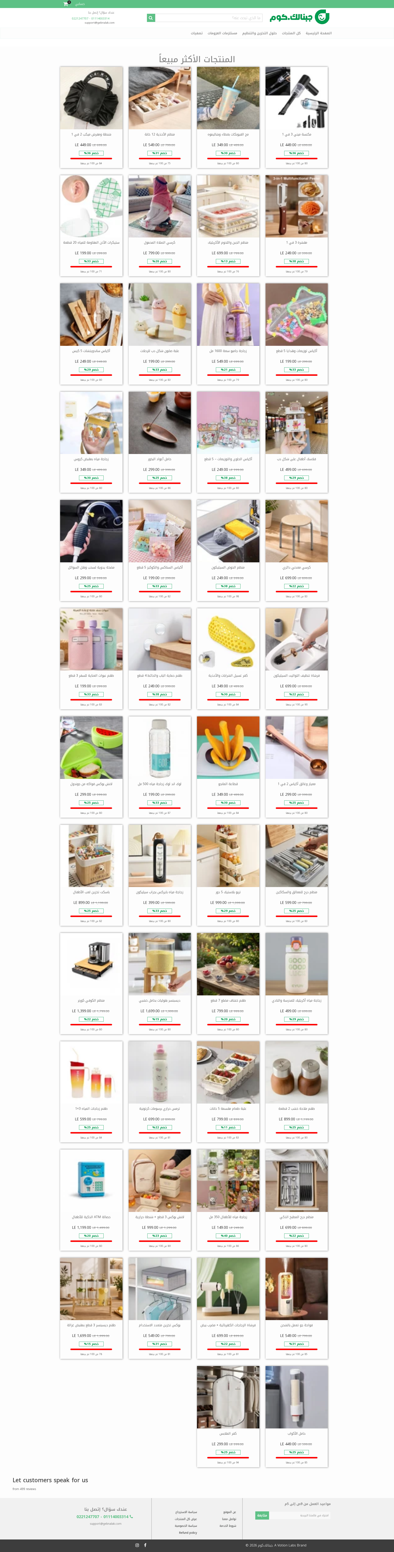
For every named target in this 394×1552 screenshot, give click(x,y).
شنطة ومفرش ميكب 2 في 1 (91, 134)
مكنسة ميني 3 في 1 (296, 134)
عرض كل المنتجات (186, 1519)
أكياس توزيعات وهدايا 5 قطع (296, 351)
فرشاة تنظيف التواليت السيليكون (297, 675)
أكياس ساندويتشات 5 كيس (91, 351)
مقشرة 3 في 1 (296, 242)
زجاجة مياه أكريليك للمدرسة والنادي (296, 1000)
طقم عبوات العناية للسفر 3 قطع (91, 675)
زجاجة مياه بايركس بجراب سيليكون (159, 892)
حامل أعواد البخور (159, 459)
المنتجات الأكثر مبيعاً (197, 59)
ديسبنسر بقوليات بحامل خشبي (159, 1000)
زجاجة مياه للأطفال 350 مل (228, 1217)
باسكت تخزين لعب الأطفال (91, 892)
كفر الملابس (228, 1433)
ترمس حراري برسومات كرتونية (159, 1108)
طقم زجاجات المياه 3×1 (91, 1108)
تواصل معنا (229, 1519)
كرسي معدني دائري (297, 567)
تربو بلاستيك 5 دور (228, 892)
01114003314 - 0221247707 (91, 18)
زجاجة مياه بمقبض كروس (91, 459)
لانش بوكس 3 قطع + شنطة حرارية (159, 1217)
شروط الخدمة (228, 1526)
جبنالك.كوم (265, 1545)
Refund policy (188, 1533)
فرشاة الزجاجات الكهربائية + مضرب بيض (228, 1325)
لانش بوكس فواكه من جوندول (91, 784)
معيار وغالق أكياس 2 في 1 (297, 784)
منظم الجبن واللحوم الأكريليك (228, 242)
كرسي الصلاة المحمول (159, 242)
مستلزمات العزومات (222, 33)
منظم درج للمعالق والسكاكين (296, 892)
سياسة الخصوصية (186, 1526)
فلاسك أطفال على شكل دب (296, 459)
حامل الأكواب (297, 1433)
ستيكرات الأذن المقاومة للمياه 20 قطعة (91, 242)
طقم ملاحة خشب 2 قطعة (296, 1108)
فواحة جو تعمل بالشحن (297, 1325)
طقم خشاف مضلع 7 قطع (228, 1000)
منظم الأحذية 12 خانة (160, 134)
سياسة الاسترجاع (186, 1512)
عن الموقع (229, 1512)
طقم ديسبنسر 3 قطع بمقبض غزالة (91, 1325)
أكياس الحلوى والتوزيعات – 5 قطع (228, 459)
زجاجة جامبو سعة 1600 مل (228, 351)
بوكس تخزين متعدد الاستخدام (159, 1325)
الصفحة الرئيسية (319, 33)
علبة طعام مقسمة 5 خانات (228, 1108)
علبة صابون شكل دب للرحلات (159, 351)
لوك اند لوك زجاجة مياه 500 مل (159, 784)
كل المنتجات (291, 33)
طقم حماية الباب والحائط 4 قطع (159, 675)
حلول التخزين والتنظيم (259, 33)
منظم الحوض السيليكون (228, 567)
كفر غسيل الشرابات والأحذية (228, 675)
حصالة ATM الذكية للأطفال (91, 1217)
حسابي (80, 4)
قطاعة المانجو (228, 784)
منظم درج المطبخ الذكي (297, 1217)
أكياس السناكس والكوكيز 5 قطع (160, 567)
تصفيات (197, 33)
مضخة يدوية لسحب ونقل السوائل (91, 567)
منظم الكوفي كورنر (91, 1000)
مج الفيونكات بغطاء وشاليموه (228, 134)
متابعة (262, 1515)
